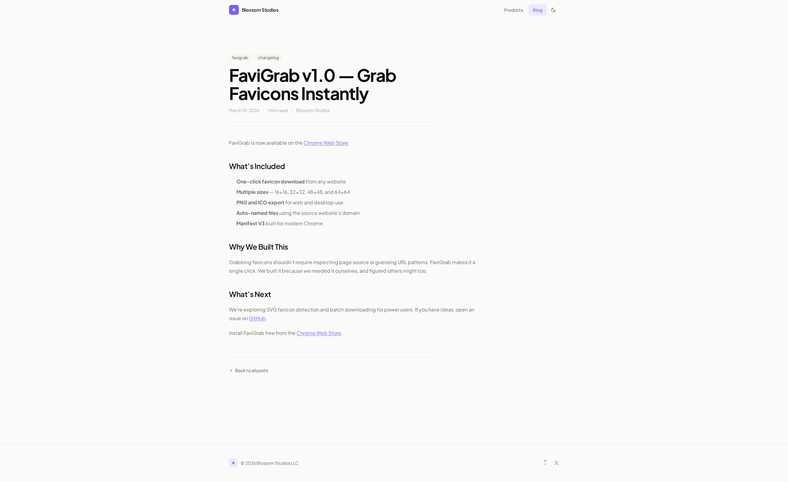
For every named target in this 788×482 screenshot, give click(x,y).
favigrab (240, 57)
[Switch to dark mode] (553, 9)
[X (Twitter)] (556, 462)
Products (513, 10)
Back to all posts (251, 370)
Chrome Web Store (326, 142)
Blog (537, 10)
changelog (268, 57)
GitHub (257, 318)
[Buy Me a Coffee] (545, 463)
